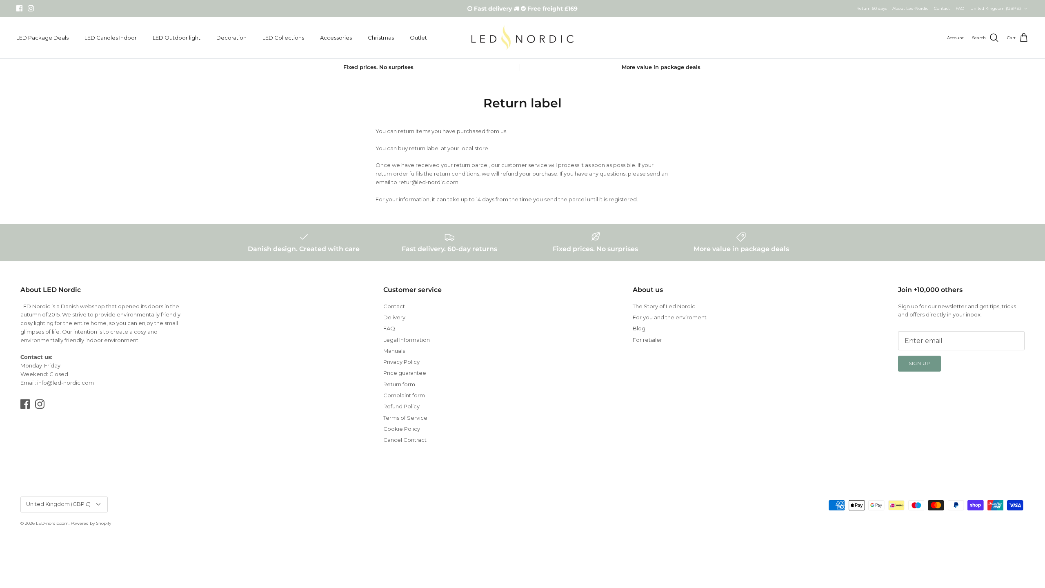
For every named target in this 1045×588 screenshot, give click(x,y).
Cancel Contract (405, 440)
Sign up (919, 363)
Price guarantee (404, 373)
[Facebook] (19, 8)
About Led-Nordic (910, 8)
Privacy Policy (401, 362)
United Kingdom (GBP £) (995, 8)
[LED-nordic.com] (522, 37)
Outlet (418, 37)
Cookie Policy (401, 428)
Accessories (336, 37)
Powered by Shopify (91, 523)
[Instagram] (31, 8)
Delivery (394, 317)
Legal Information (406, 339)
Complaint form (404, 395)
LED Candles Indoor (110, 37)
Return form (399, 384)
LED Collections (283, 37)
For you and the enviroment (670, 317)
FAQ (960, 8)
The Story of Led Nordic (664, 306)
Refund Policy (401, 406)
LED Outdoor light (176, 37)
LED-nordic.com (52, 523)
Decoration (231, 37)
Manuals (394, 350)
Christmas (381, 37)
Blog (639, 328)
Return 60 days (871, 8)
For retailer (647, 339)
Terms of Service (405, 417)
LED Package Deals (42, 37)
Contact (942, 8)
